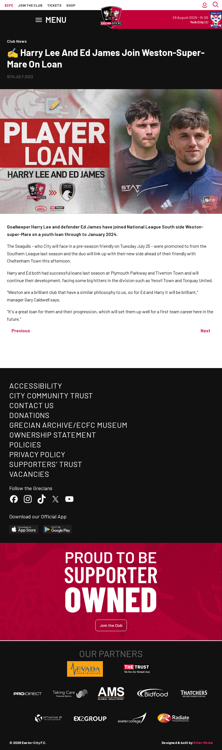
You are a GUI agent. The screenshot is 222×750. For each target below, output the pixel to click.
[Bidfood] (153, 694)
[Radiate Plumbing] (173, 718)
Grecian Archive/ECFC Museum (68, 424)
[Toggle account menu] (204, 5)
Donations (29, 414)
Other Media (203, 742)
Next (205, 330)
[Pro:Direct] (28, 693)
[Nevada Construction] (85, 669)
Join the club (30, 5)
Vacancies (29, 473)
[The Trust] (137, 669)
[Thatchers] (194, 693)
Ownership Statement (52, 434)
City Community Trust (51, 395)
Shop (70, 5)
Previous (21, 330)
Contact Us (31, 405)
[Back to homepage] (111, 17)
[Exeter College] (132, 718)
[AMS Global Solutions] (111, 693)
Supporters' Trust (45, 464)
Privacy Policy (37, 454)
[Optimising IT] (48, 718)
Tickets (54, 5)
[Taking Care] (69, 693)
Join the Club (111, 625)
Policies (25, 444)
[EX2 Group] (90, 718)
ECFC (9, 5)
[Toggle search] (216, 5)
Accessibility (35, 385)
